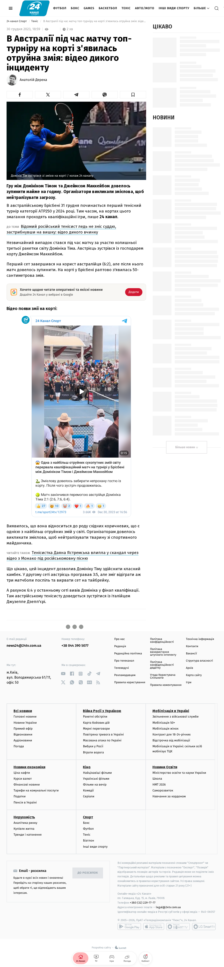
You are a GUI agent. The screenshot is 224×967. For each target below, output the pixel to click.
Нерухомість (24, 817)
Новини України (25, 723)
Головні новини (25, 716)
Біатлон (88, 840)
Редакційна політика (128, 653)
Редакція (120, 646)
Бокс (75, 8)
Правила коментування (166, 685)
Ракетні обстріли (95, 716)
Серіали (88, 796)
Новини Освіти (164, 767)
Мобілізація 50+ (163, 723)
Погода (19, 746)
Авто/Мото (144, 8)
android (129, 926)
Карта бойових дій (96, 723)
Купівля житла (24, 829)
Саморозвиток (162, 790)
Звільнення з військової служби (175, 716)
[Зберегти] (133, 94)
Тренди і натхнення (28, 834)
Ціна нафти (22, 773)
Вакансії (191, 653)
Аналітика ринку (25, 823)
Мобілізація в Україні (170, 711)
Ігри (188, 682)
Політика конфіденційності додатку (162, 665)
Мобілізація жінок (165, 728)
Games (89, 8)
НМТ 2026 (159, 784)
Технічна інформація (200, 639)
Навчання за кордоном (169, 796)
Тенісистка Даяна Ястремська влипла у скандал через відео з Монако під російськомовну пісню (72, 555)
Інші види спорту (174, 8)
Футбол (59, 8)
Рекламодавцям (124, 675)
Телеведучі (121, 668)
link (63, 674)
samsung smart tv (204, 926)
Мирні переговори (96, 728)
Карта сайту (194, 675)
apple (153, 926)
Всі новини (23, 711)
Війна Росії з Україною (102, 711)
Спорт (88, 817)
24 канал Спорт (17, 21)
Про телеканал (124, 660)
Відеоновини (23, 734)
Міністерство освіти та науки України (179, 773)
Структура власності (199, 660)
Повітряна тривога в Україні (103, 734)
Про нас (119, 639)
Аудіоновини (23, 740)
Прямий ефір (23, 728)
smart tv (178, 926)
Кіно (87, 767)
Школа (157, 779)
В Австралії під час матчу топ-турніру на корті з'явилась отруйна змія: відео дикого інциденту (94, 21)
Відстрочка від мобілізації (171, 740)
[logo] (34, 8)
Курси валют (23, 779)
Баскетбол (108, 8)
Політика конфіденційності (162, 640)
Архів (189, 668)
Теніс (126, 8)
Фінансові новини (27, 784)
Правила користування (129, 682)
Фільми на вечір (94, 784)
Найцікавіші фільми (97, 773)
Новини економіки (29, 767)
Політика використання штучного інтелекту (163, 652)
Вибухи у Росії (93, 746)
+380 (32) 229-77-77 (143, 902)
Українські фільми (96, 779)
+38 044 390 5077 (74, 646)
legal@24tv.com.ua (168, 907)
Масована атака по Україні (102, 740)
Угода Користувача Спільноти (162, 676)
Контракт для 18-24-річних (171, 734)
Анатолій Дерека (33, 80)
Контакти (192, 646)
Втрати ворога (93, 752)
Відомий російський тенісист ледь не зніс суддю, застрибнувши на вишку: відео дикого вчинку (61, 229)
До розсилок (88, 873)
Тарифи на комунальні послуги (36, 790)
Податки (20, 796)
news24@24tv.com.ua (24, 646)
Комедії (88, 790)
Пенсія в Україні (25, 802)
